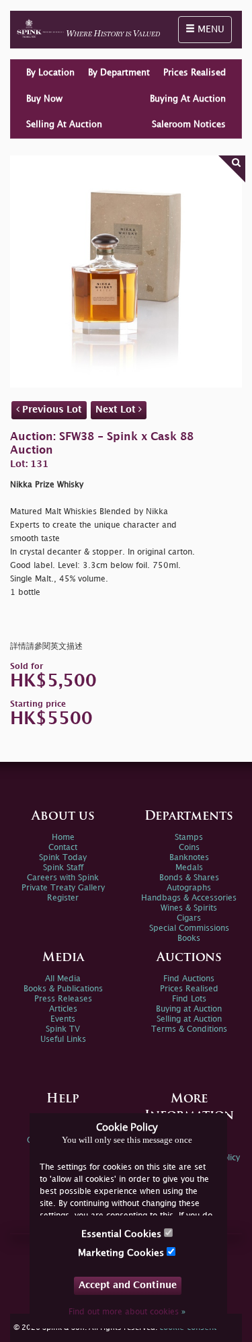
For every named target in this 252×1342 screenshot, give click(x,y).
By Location (50, 73)
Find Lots (189, 999)
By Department (119, 73)
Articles (63, 1009)
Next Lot (116, 409)
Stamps (189, 837)
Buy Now (44, 99)
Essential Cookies (122, 1234)
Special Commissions (189, 928)
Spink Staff (63, 868)
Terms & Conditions (189, 1029)
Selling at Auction (189, 1019)
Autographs (189, 888)
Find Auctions (188, 979)
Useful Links (63, 1039)
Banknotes (189, 857)
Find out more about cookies (127, 1312)
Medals (189, 868)
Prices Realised (194, 73)
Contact (62, 847)
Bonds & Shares (189, 878)
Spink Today (63, 857)
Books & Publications (63, 989)
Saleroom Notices (189, 124)
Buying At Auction (188, 99)
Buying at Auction (189, 1009)
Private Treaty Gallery (63, 888)
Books (188, 938)
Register (63, 898)
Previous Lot (50, 409)
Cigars (189, 918)
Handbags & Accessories (189, 898)
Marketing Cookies (122, 1252)
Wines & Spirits (189, 908)
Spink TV (63, 1029)
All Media (63, 979)
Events (62, 1019)
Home (63, 837)
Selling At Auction (64, 124)
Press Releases (63, 999)
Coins (189, 847)
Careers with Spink (63, 878)
